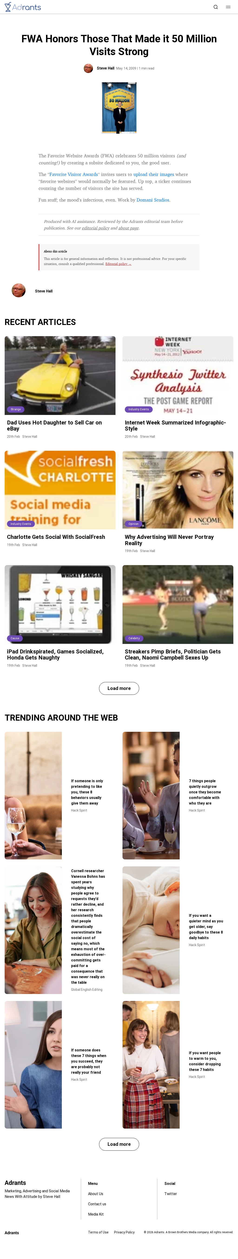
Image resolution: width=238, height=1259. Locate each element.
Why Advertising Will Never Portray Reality (169, 540)
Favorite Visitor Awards (74, 174)
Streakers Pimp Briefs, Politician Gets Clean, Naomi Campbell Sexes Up (173, 654)
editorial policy (95, 227)
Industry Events (139, 409)
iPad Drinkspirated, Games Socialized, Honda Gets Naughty (55, 654)
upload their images (153, 174)
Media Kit (96, 1214)
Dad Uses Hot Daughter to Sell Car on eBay (54, 425)
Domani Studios (153, 200)
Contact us (97, 1204)
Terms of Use (98, 1232)
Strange (16, 409)
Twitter (170, 1194)
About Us (95, 1194)
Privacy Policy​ (124, 1232)
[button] (228, 7)
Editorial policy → (119, 264)
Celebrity (134, 638)
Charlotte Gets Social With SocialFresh (56, 537)
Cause (15, 638)
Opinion (134, 524)
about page (128, 227)
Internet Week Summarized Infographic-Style (175, 425)
